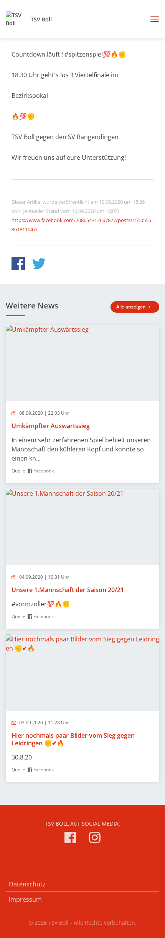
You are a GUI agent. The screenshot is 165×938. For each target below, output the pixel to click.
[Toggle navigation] (151, 19)
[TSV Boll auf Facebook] (70, 839)
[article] (82, 404)
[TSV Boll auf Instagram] (95, 839)
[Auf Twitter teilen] (39, 265)
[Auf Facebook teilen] (18, 265)
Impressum (25, 899)
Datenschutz (27, 884)
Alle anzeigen (131, 306)
